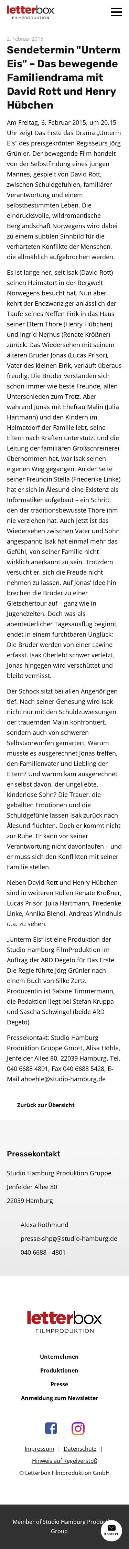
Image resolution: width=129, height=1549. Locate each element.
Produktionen (59, 1370)
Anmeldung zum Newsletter (59, 1398)
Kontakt (111, 1534)
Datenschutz (80, 1448)
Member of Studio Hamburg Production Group (64, 1526)
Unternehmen (59, 1356)
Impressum (39, 1448)
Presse (59, 1384)
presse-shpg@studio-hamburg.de (69, 1238)
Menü (116, 12)
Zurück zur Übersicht (46, 1105)
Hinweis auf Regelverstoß (64, 1461)
